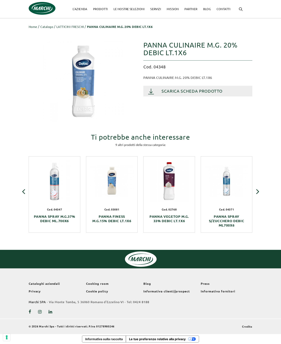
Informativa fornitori (218, 291)
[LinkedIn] (50, 312)
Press (205, 283)
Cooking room (97, 283)
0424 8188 (141, 302)
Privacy (35, 291)
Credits (247, 326)
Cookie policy (97, 291)
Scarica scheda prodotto (192, 91)
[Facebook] (30, 312)
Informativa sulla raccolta (104, 339)
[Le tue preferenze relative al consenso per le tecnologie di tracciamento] (6, 337)
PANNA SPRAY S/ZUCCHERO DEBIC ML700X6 (226, 220)
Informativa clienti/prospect (166, 291)
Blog (147, 283)
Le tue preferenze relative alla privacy (157, 339)
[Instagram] (40, 312)
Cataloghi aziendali (44, 283)
